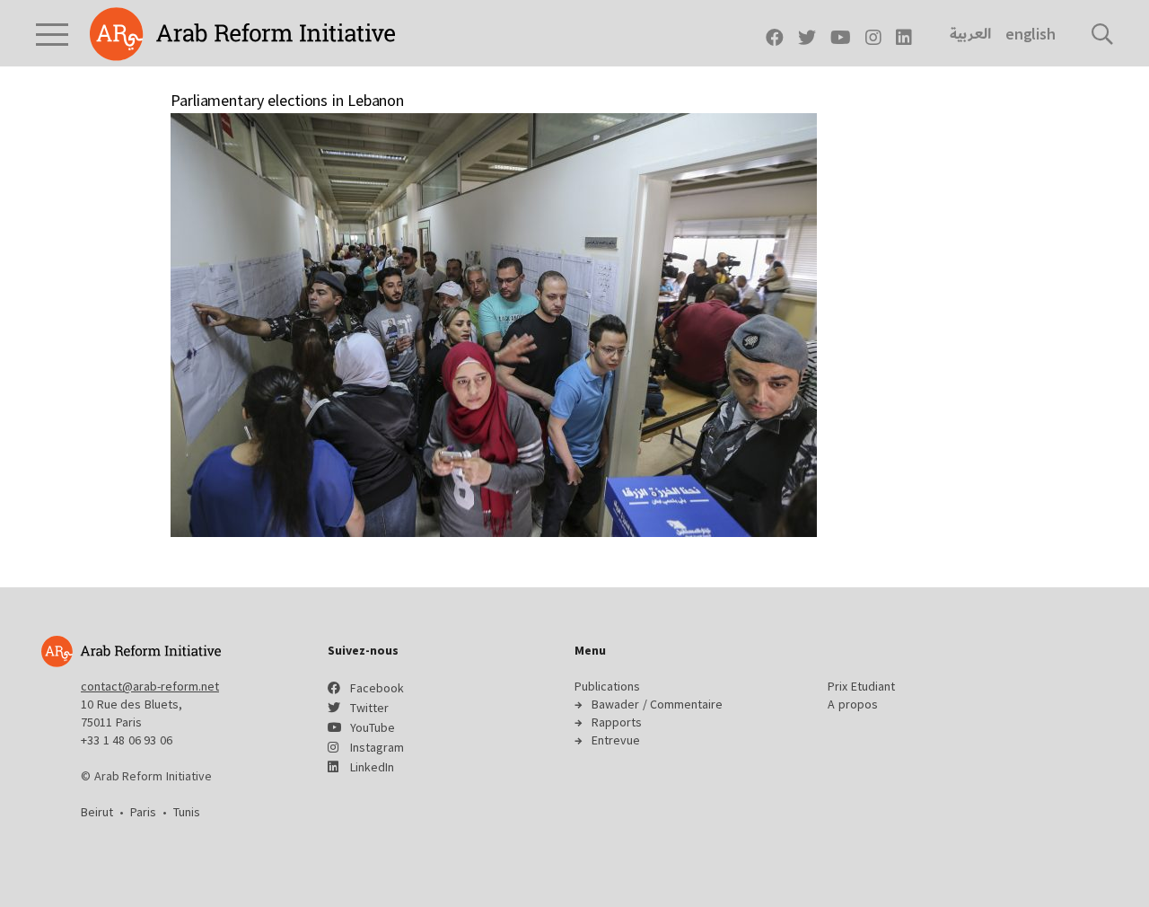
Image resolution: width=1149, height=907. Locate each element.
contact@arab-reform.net (150, 686)
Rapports (617, 722)
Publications (607, 686)
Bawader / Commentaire (657, 704)
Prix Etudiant (861, 686)
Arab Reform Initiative (242, 34)
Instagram (377, 747)
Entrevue (616, 740)
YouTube (372, 727)
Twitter (369, 708)
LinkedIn (372, 767)
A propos (853, 704)
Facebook (377, 688)
